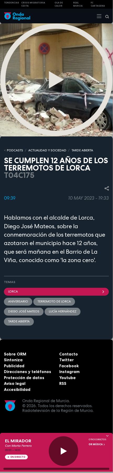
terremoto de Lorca (54, 301)
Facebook (69, 365)
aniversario (18, 301)
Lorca (13, 291)
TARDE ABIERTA (82, 150)
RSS (62, 383)
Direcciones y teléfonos (27, 371)
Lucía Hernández (62, 311)
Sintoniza (13, 359)
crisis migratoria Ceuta (33, 4)
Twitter (66, 359)
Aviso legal (14, 383)
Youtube (67, 377)
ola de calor (59, 4)
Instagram (69, 371)
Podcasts (15, 150)
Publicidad (14, 365)
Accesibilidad (17, 389)
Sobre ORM (15, 354)
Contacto (68, 354)
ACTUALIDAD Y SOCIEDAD (47, 150)
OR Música (96, 444)
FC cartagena (98, 4)
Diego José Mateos (23, 311)
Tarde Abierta (19, 321)
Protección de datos (24, 377)
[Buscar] (105, 16)
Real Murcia (78, 4)
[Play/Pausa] (63, 451)
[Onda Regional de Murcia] (17, 16)
